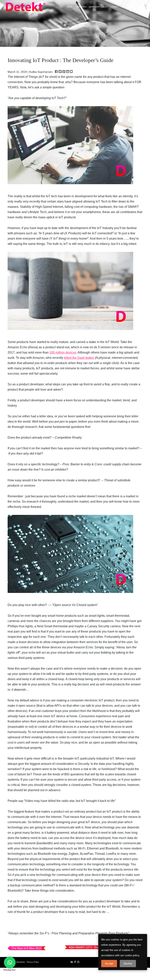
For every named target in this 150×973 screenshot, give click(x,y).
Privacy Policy (33, 962)
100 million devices (62, 352)
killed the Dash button (79, 357)
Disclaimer (20, 962)
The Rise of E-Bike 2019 (27, 948)
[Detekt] (25, 6)
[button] (10, 962)
